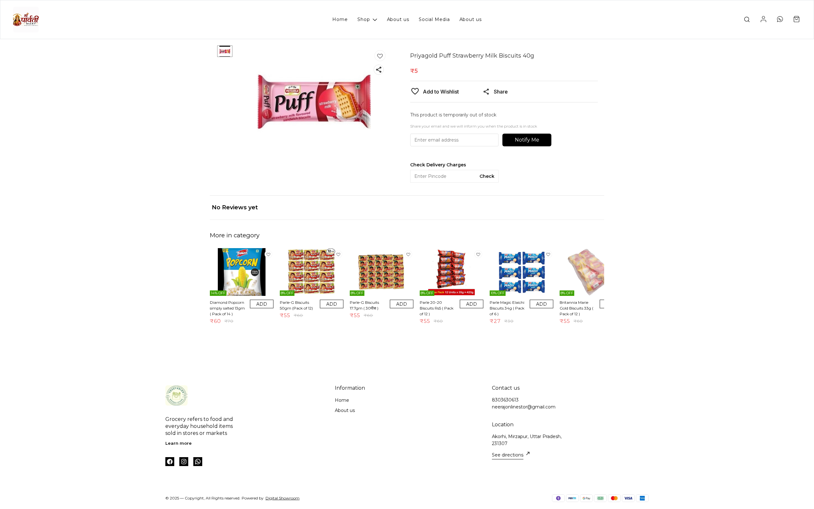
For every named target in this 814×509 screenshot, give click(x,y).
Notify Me (527, 140)
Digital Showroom (283, 498)
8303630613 (505, 400)
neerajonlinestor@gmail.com (523, 407)
